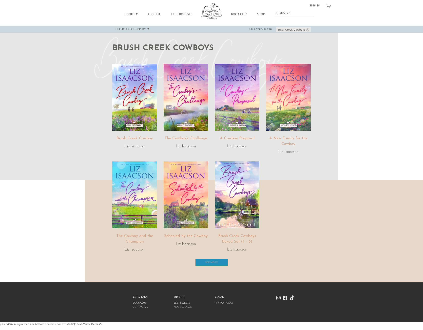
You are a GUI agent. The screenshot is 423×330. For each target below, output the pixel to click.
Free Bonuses (181, 14)
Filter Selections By (130, 29)
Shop (261, 14)
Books (129, 14)
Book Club (239, 14)
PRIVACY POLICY (224, 303)
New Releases (183, 307)
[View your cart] (329, 4)
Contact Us (140, 307)
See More (211, 262)
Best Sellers (182, 303)
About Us (154, 14)
